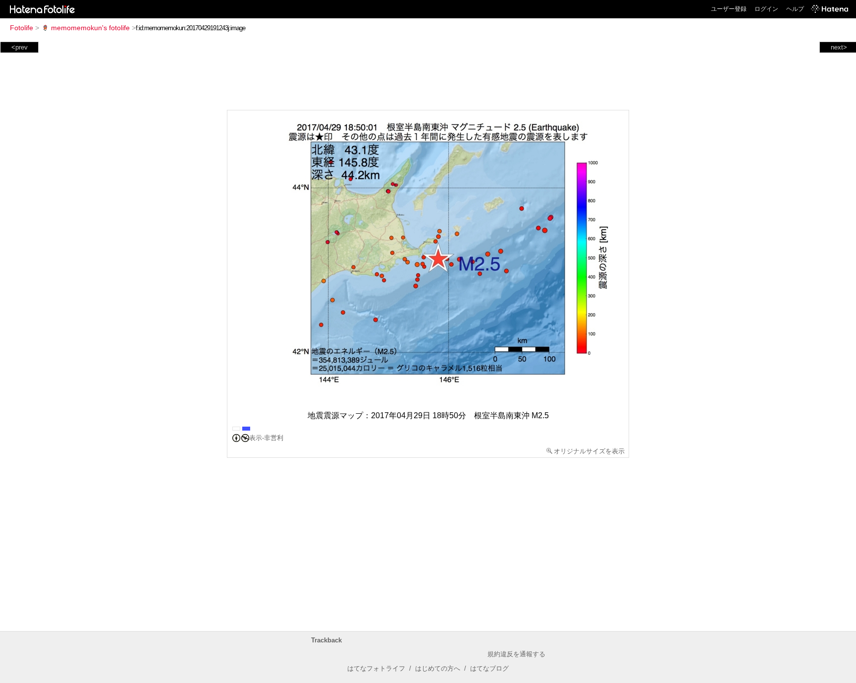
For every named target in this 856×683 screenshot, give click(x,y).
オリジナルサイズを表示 (589, 451)
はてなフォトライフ (376, 668)
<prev (19, 47)
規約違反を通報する (516, 654)
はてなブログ (489, 668)
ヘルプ (795, 8)
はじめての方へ (437, 668)
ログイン (766, 8)
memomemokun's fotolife (90, 28)
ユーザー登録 (729, 8)
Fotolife (21, 28)
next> (839, 47)
